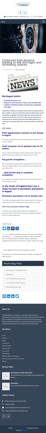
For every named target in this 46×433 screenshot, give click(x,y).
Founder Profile (6, 346)
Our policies (5, 351)
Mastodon (9, 274)
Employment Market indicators (18, 234)
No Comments (20, 70)
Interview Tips (6, 348)
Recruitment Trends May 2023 (16, 270)
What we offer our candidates (10, 356)
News (35, 239)
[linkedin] (25, 13)
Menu (3, 22)
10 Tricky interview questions (16, 279)
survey (37, 241)
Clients (4, 340)
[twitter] (20, 13)
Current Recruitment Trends (15, 283)
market (31, 239)
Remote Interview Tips (13, 287)
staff (33, 241)
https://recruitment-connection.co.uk (16, 411)
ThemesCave (26, 430)
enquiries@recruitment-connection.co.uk (17, 408)
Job (3, 236)
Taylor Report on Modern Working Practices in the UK (18, 250)
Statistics (7, 236)
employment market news (22, 236)
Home (4, 335)
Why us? (4, 361)
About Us (4, 338)
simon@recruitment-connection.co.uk (18, 17)
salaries (29, 241)
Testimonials (6, 353)
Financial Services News (35, 234)
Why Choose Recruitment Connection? (13, 358)
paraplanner (5, 241)
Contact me (5, 343)
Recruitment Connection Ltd (18, 241)
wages (41, 241)
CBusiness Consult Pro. (20, 428)
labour (27, 239)
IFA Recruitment (12, 239)
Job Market (21, 239)
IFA (7, 239)
